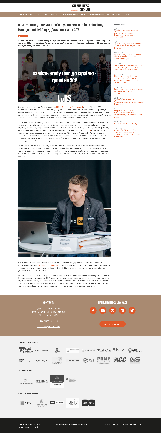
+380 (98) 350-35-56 (48, 320)
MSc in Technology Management (69, 107)
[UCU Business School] (80, 7)
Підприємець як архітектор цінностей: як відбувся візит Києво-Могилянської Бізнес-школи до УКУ (126, 79)
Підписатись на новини (112, 324)
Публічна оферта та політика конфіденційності (123, 424)
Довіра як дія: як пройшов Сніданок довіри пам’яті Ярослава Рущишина (128, 102)
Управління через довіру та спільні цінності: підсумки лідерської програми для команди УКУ (128, 67)
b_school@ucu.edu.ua (48, 326)
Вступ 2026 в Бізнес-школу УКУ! (127, 124)
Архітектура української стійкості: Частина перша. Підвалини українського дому (128, 57)
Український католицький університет (72, 424)
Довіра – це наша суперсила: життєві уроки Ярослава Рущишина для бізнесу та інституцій (126, 34)
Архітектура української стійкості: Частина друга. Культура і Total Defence (128, 46)
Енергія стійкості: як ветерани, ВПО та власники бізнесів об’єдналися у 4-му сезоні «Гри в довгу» (128, 114)
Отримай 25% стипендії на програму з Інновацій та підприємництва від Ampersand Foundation (127, 133)
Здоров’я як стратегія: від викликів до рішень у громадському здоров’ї (128, 91)
